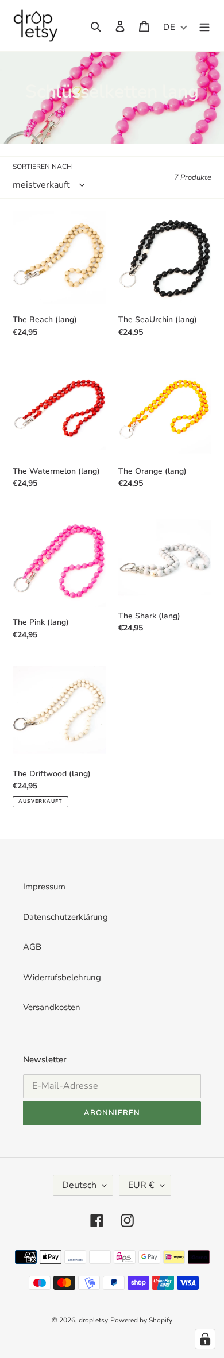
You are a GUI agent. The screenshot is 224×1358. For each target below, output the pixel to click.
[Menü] (204, 25)
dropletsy (93, 1320)
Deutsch (79, 1185)
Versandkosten (51, 1007)
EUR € (141, 1185)
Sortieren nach (42, 166)
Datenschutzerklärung (65, 917)
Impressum (44, 886)
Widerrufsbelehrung (62, 977)
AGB (32, 947)
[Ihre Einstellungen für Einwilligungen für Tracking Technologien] (205, 1339)
